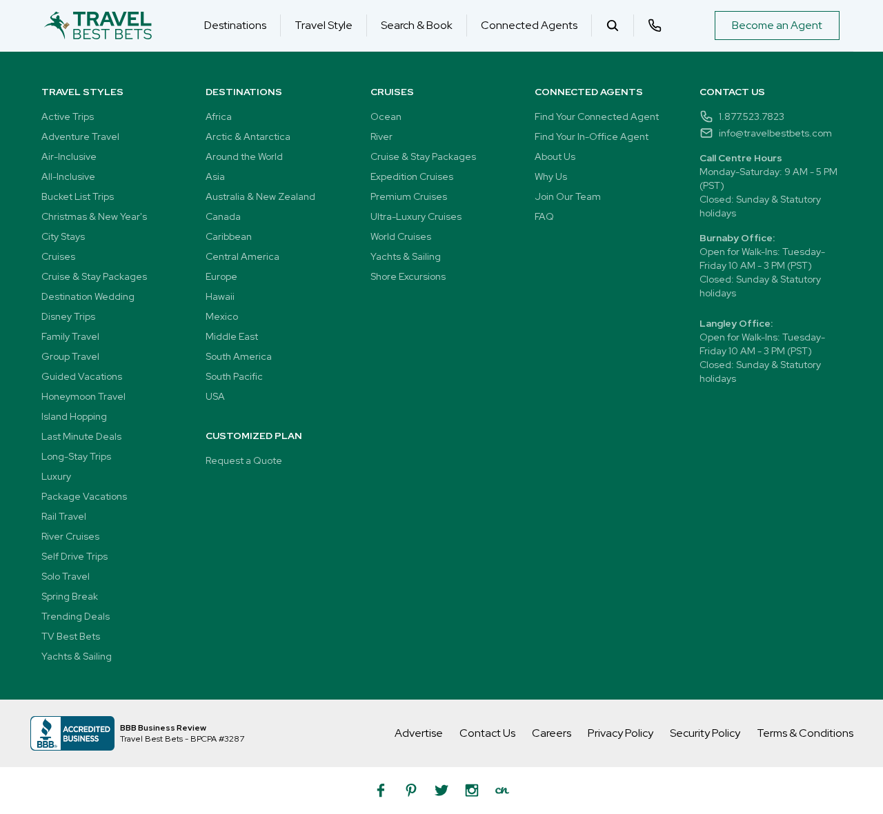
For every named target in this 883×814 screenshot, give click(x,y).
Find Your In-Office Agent (591, 136)
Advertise (419, 733)
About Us (555, 156)
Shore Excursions (408, 276)
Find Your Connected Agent (597, 116)
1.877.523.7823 (751, 116)
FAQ (544, 216)
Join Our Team (568, 196)
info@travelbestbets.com (775, 133)
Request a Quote (244, 460)
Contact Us (487, 733)
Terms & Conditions (805, 733)
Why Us (551, 176)
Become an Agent (777, 25)
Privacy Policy (620, 733)
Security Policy (705, 733)
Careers (551, 733)
